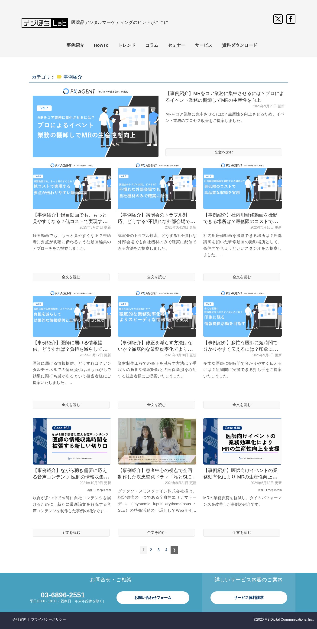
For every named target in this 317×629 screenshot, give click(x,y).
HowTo (101, 45)
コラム (151, 45)
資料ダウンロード (239, 45)
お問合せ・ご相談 (111, 580)
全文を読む (223, 152)
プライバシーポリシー (48, 619)
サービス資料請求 (249, 598)
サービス (204, 45)
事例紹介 (75, 45)
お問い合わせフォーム (152, 598)
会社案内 (19, 619)
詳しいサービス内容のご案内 (249, 580)
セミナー (176, 45)
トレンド (127, 45)
